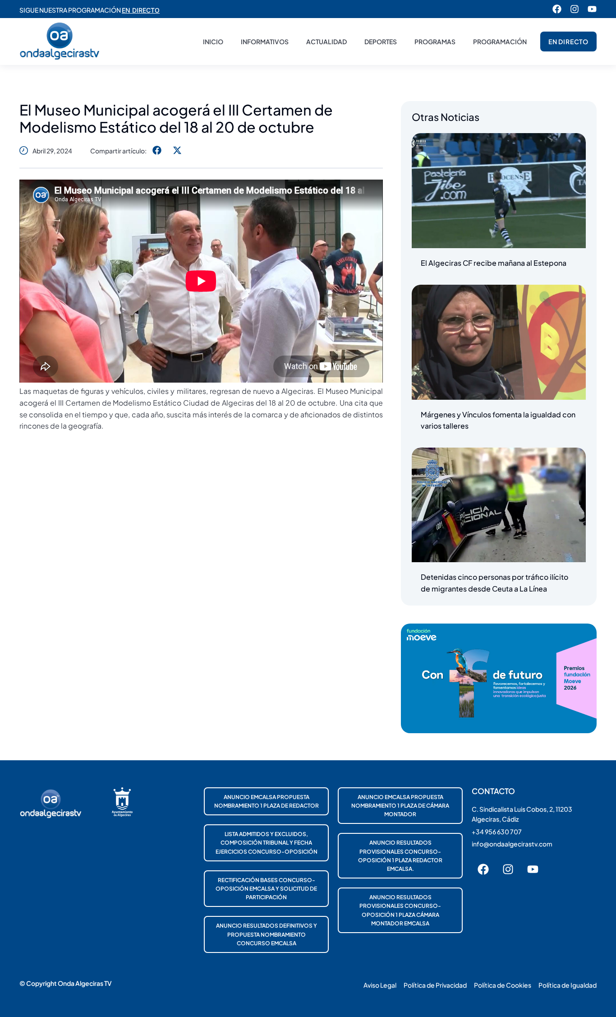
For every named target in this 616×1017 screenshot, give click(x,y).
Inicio (213, 41)
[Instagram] (574, 9)
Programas (434, 41)
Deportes (380, 41)
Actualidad (326, 41)
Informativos (265, 41)
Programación (500, 41)
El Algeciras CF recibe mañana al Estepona (493, 263)
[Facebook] (556, 9)
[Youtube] (592, 9)
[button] (157, 150)
